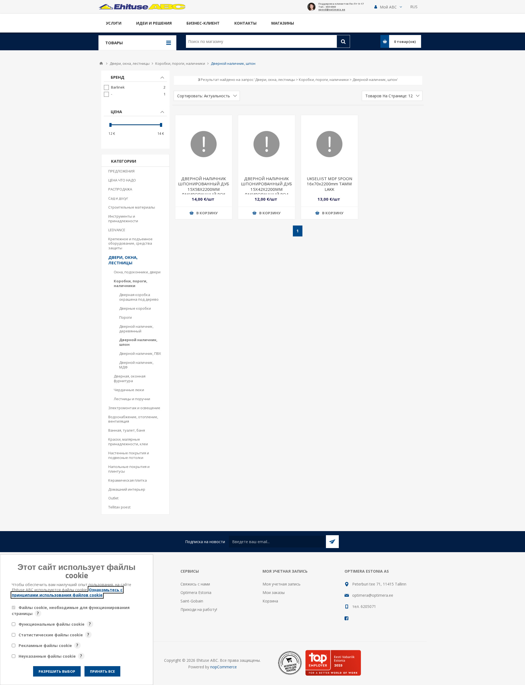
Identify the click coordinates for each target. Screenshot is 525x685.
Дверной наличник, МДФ (136, 365)
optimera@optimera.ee (372, 595)
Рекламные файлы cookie (45, 645)
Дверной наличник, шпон (138, 342)
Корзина (270, 601)
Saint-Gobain (191, 601)
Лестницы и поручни (132, 398)
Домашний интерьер (126, 489)
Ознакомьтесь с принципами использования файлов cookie (67, 592)
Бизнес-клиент (203, 23)
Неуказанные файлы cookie (47, 656)
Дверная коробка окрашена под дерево (139, 297)
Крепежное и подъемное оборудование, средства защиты (130, 243)
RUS (414, 6)
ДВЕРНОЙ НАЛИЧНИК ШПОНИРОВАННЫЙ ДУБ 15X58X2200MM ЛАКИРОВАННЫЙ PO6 (203, 186)
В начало (101, 63)
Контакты (245, 23)
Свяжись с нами (195, 584)
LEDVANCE (116, 229)
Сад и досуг (118, 198)
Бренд (117, 77)
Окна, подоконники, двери (137, 272)
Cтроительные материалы (131, 207)
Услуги (113, 23)
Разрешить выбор (57, 671)
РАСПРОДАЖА (120, 189)
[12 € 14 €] (135, 124)
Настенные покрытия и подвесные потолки (128, 455)
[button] (388, 7)
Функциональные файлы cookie (51, 624)
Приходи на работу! (198, 609)
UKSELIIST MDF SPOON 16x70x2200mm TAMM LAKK (329, 184)
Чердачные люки (129, 389)
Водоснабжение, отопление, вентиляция (133, 419)
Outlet (113, 498)
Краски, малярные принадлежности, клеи (128, 441)
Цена (116, 111)
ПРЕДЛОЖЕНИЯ (121, 171)
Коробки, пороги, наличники (130, 283)
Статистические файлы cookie (51, 634)
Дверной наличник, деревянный (136, 328)
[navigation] (135, 110)
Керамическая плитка (127, 480)
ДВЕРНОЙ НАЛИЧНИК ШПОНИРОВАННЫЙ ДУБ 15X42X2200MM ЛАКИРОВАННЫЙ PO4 (266, 186)
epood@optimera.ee (331, 9)
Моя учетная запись (281, 584)
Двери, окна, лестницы (123, 259)
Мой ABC (388, 7)
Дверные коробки (135, 308)
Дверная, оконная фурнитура (129, 378)
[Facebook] (347, 618)
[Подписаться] (332, 541)
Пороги (125, 317)
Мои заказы (273, 592)
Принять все (102, 671)
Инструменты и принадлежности (123, 218)
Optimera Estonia (195, 592)
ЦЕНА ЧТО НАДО (122, 180)
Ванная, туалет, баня (126, 430)
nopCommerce (223, 666)
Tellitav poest (119, 507)
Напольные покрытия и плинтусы (129, 469)
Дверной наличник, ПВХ (140, 353)
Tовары (114, 42)
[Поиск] (343, 41)
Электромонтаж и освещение (134, 407)
